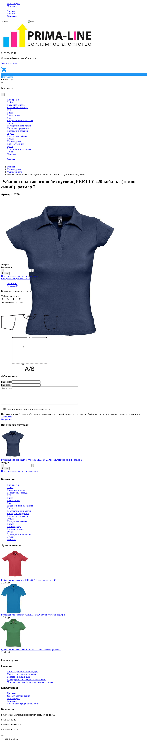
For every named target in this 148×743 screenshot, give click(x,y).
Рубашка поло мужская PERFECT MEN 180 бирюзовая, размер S (33, 614)
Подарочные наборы (17, 136)
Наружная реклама (16, 105)
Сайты (10, 102)
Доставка (11, 11)
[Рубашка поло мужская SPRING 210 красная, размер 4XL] (15, 577)
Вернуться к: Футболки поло (15, 278)
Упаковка (11, 154)
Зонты (10, 123)
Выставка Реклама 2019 (18, 677)
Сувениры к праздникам (19, 149)
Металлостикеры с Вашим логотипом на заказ (30, 682)
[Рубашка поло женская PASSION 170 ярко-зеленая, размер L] (13, 647)
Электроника (13, 115)
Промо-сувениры (15, 144)
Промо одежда (14, 141)
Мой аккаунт (13, 3)
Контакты (12, 16)
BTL (9, 110)
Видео (10, 112)
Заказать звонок (9, 63)
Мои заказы (12, 6)
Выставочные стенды (17, 107)
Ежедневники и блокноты (20, 120)
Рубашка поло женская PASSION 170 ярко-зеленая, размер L (31, 649)
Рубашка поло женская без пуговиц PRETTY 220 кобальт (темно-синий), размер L (41, 460)
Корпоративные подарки (19, 125)
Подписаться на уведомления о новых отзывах (27, 409)
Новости (11, 13)
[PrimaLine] (47, 48)
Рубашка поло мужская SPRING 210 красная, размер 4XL (29, 580)
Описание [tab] (12, 283)
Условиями (6, 416)
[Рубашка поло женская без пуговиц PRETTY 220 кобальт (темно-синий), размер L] (13, 457)
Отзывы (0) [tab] (12, 286)
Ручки (10, 146)
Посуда (10, 138)
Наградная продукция (18, 128)
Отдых (10, 133)
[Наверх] (2, 735)
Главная (11, 159)
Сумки (10, 151)
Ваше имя (6, 382)
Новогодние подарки (17, 131)
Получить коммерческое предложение (20, 276)
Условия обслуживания (18, 696)
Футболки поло (14, 172)
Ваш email (6, 385)
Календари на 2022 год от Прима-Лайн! (26, 679)
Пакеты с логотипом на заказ (21, 674)
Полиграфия (13, 99)
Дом (9, 118)
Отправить (6, 419)
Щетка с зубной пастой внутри (22, 671)
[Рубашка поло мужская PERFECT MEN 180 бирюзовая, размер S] (13, 612)
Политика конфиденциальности (23, 703)
